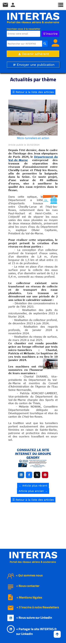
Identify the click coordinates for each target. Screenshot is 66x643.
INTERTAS (33, 16)
